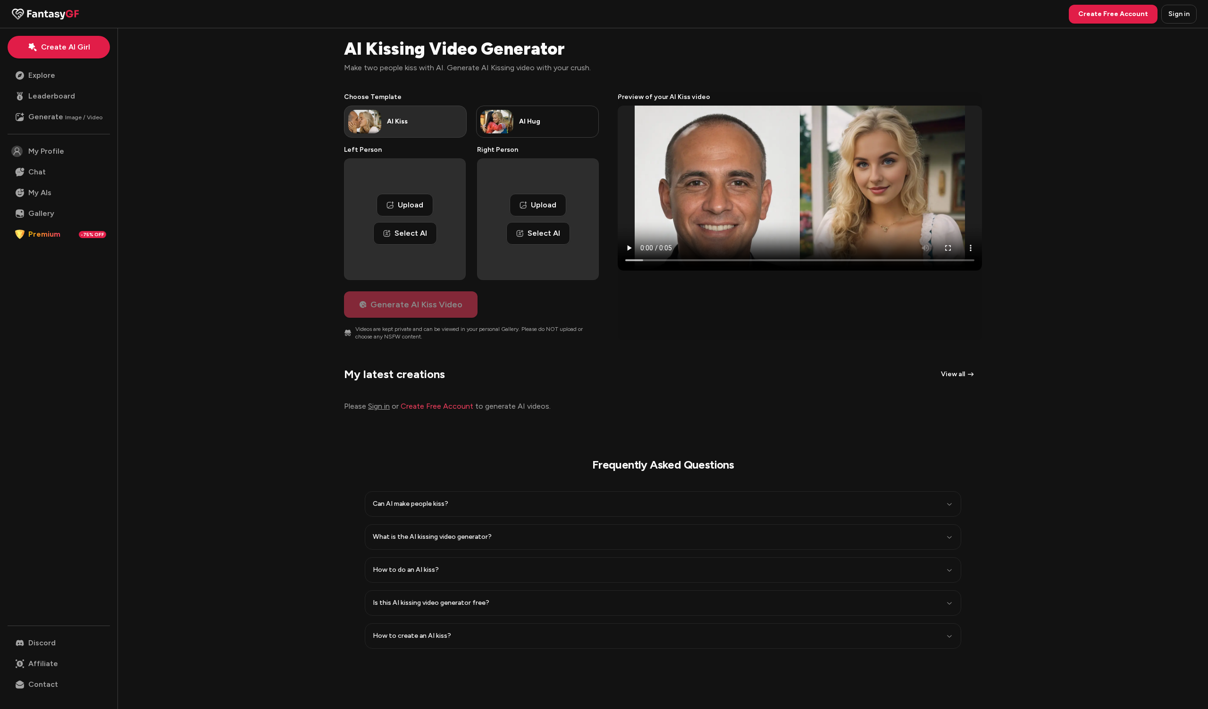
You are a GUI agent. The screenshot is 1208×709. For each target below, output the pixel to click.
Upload (410, 204)
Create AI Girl (65, 46)
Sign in (1179, 14)
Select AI (410, 233)
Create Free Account (437, 406)
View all (953, 374)
